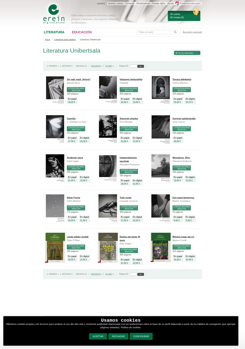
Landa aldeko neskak (77, 237)
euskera (101, 3)
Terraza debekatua (181, 79)
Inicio (47, 39)
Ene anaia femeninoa (183, 197)
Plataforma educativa (190, 3)
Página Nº (123, 66)
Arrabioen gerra (75, 157)
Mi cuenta (175, 14)
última (108, 66)
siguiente (96, 66)
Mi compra (175, 17)
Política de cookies (130, 327)
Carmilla (71, 118)
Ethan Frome (73, 197)
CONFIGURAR (141, 336)
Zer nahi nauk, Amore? (78, 79)
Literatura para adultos (65, 39)
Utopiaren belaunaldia (131, 79)
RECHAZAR (118, 336)
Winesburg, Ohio (181, 157)
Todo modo (126, 197)
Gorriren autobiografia (184, 118)
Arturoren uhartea (129, 118)
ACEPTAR (98, 336)
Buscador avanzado (192, 32)
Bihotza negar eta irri (183, 237)
